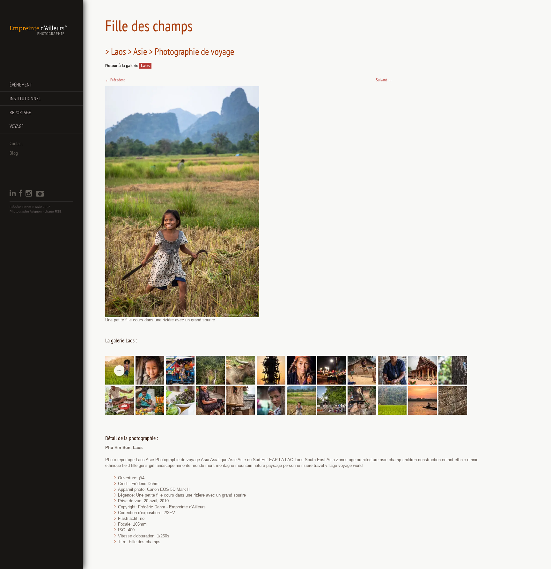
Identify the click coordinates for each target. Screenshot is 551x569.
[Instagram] (29, 195)
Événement (21, 84)
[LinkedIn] (13, 195)
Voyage (17, 126)
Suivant (384, 79)
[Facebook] (20, 195)
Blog (14, 153)
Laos (145, 66)
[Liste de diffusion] (40, 195)
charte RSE (53, 211)
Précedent (115, 79)
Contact (16, 143)
